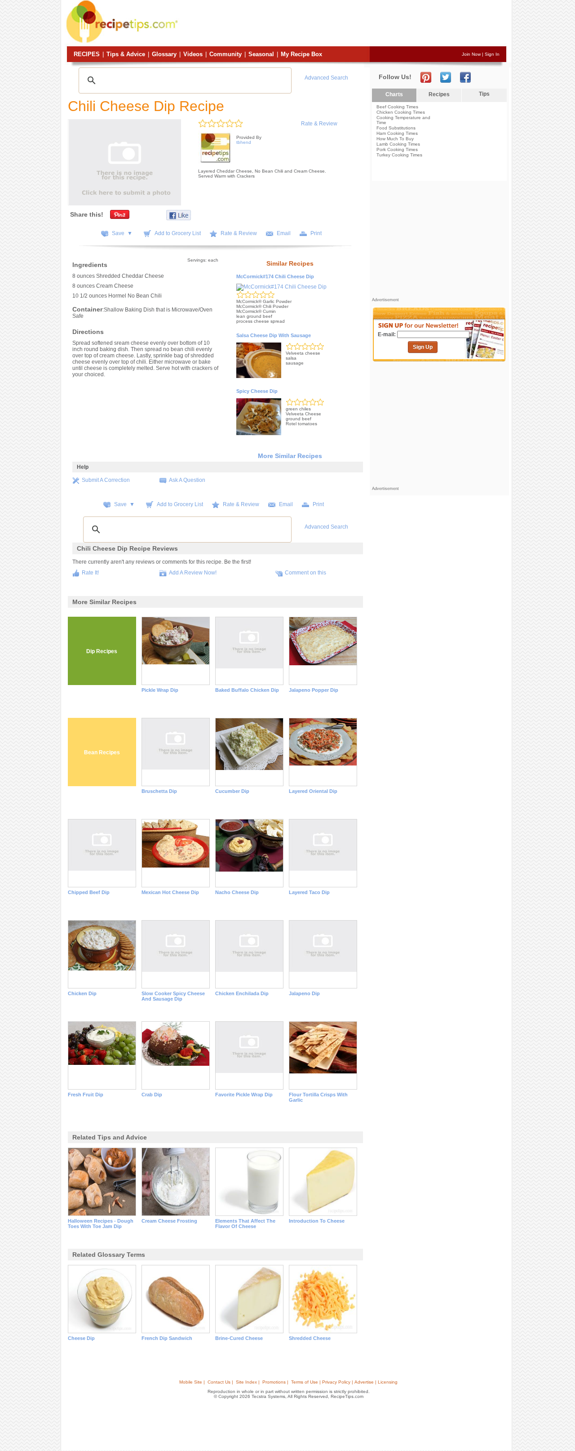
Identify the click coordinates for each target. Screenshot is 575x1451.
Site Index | (248, 1382)
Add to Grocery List (178, 233)
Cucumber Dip (232, 791)
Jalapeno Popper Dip (313, 690)
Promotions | (275, 1382)
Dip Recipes (101, 651)
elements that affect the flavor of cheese (245, 1223)
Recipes (87, 54)
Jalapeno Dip (304, 993)
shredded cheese (310, 1338)
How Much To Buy (395, 138)
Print (316, 233)
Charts (394, 94)
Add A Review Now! (193, 573)
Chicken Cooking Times (400, 112)
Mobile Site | (192, 1382)
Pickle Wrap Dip (160, 690)
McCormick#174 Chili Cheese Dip (275, 276)
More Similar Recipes (290, 455)
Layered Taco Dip (309, 892)
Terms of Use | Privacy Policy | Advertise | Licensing (344, 1382)
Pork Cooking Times (397, 149)
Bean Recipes (102, 752)
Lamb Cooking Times (398, 144)
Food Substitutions (396, 127)
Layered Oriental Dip (313, 791)
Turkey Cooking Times (399, 154)
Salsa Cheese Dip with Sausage (273, 335)
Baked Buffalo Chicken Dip (247, 690)
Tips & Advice (125, 54)
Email (284, 233)
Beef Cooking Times (397, 106)
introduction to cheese (317, 1221)
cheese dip (81, 1338)
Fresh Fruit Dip (85, 1094)
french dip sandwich (167, 1338)
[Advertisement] (343, 24)
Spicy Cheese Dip (257, 391)
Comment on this (305, 573)
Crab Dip (152, 1094)
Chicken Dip (82, 993)
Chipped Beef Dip (89, 892)
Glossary (164, 54)
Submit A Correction (106, 480)
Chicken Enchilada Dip (242, 993)
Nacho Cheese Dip (237, 892)
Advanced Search (326, 78)
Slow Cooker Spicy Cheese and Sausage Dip (173, 996)
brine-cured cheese (239, 1338)
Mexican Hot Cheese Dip (170, 892)
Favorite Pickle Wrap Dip (244, 1094)
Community (225, 54)
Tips (484, 94)
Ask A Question (187, 480)
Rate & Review (319, 123)
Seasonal (261, 54)
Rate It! (90, 573)
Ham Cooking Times (397, 133)
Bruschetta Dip (159, 791)
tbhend (243, 142)
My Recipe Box (301, 54)
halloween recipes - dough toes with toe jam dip (100, 1223)
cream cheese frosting (169, 1221)
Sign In (492, 54)
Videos (193, 54)
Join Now (471, 54)
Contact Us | (220, 1382)
